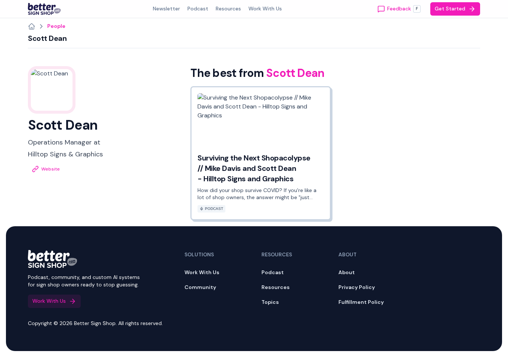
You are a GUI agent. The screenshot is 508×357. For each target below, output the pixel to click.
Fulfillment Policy (361, 302)
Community (200, 287)
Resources (275, 287)
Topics (270, 302)
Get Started (450, 8)
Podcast (272, 272)
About (346, 272)
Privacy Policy (356, 287)
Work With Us (201, 272)
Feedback (402, 8)
